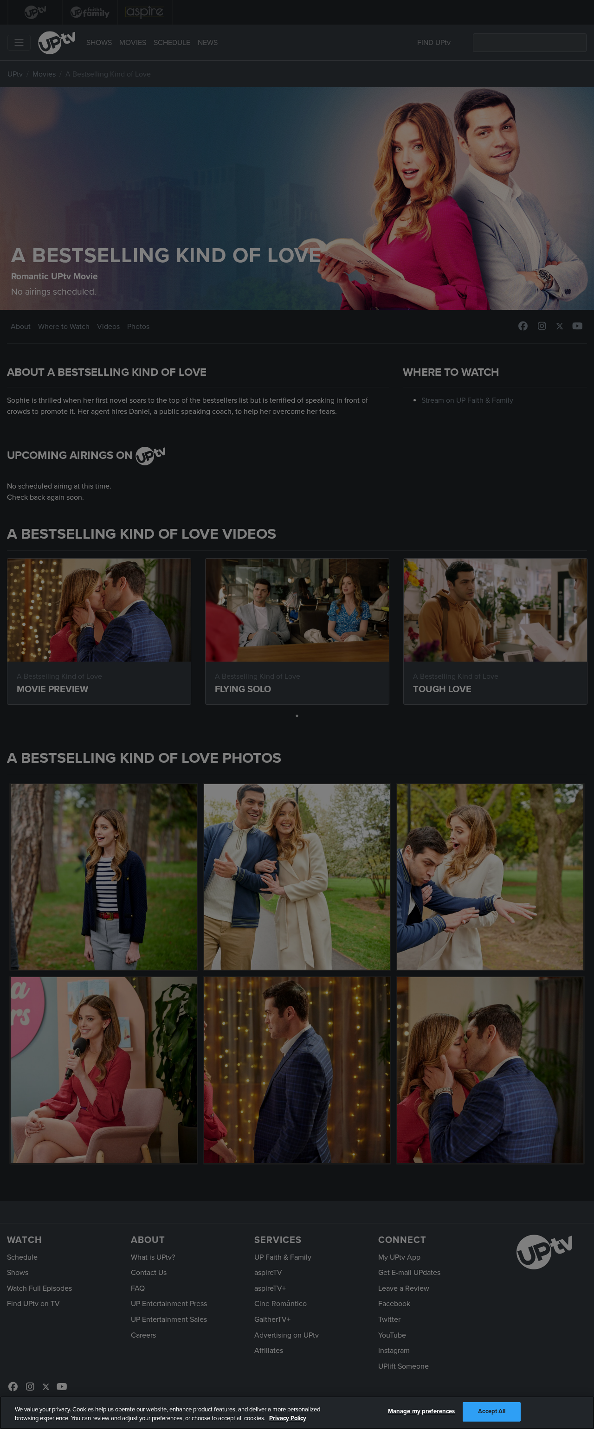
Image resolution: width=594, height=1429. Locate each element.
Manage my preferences (421, 1411)
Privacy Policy (287, 1419)
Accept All (491, 1411)
